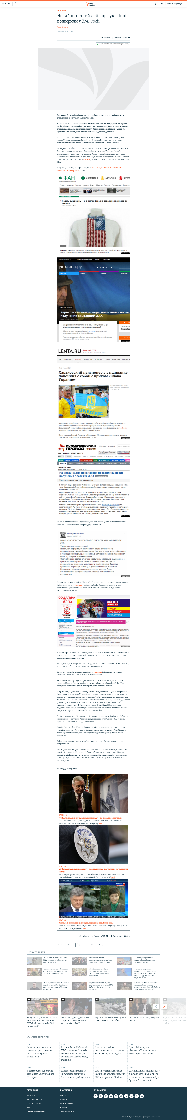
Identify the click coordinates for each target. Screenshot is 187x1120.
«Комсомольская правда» (68, 171)
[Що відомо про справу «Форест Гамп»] (144, 1006)
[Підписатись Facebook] (96, 1096)
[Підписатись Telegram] (126, 1096)
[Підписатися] (142, 1096)
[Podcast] (137, 1096)
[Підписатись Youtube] (111, 1096)
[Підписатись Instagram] (116, 1096)
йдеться (86, 159)
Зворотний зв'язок (67, 1112)
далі (100, 823)
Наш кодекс (64, 1099)
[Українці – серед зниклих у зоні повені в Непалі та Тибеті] (110, 1006)
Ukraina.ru (107, 168)
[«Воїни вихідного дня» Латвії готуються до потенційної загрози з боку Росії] (76, 1006)
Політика (61, 11)
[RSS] (131, 1096)
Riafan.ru (117, 168)
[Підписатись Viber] (121, 1096)
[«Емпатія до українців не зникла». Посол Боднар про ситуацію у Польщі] (124, 961)
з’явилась (98, 672)
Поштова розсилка (34, 1103)
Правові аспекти (66, 1103)
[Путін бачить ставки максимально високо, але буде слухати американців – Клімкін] (79, 961)
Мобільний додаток (34, 1099)
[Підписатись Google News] (101, 1096)
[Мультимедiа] (162, 3)
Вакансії (63, 1108)
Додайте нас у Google (174, 4)
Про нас (63, 1095)
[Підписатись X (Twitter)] (106, 1096)
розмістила (77, 585)
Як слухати (31, 1095)
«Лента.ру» (97, 168)
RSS (28, 1108)
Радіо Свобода (62, 27)
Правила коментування (36, 1112)
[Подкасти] (155, 3)
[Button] (106, 37)
